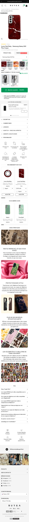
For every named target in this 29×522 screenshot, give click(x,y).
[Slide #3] (14, 115)
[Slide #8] (27, 39)
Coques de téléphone (5, 9)
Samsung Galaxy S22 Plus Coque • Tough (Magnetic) (8, 220)
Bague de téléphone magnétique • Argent (8, 184)
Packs (21, 53)
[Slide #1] (18, 39)
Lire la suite (24, 73)
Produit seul (7, 53)
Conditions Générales (7, 514)
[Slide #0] (17, 39)
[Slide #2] (19, 39)
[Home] (14, 5)
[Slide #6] (24, 39)
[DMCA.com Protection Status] (14, 519)
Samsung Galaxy (15, 9)
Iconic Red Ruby (8, 181)
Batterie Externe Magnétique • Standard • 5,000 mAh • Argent (21, 184)
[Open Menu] (2, 5)
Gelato (7, 217)
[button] (5, 44)
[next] (27, 1)
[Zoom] (2, 39)
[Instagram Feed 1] (14, 459)
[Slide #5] (23, 39)
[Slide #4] (22, 39)
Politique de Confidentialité (20, 514)
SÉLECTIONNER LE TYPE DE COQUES (10, 72)
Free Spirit (21, 217)
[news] (23, 5)
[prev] (1, 1)
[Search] (5, 5)
